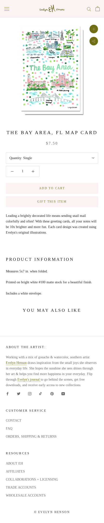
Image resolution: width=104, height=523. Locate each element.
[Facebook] (7, 393)
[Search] (89, 9)
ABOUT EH (14, 463)
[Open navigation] (6, 9)
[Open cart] (98, 8)
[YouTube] (63, 393)
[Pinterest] (52, 393)
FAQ (9, 428)
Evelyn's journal (29, 379)
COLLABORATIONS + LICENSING (32, 479)
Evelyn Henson (16, 363)
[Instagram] (29, 393)
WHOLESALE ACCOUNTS (26, 495)
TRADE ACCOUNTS (21, 487)
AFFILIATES (15, 471)
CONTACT (14, 420)
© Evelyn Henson (52, 512)
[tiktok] (41, 393)
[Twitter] (18, 393)
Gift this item (52, 201)
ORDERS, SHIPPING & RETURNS (31, 436)
